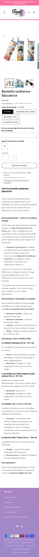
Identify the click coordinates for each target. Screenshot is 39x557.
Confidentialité (10, 512)
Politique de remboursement (20, 549)
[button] (4, 12)
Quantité (5, 153)
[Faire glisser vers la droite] (36, 84)
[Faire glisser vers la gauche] (2, 84)
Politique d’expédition (27, 542)
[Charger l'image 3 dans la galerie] (29, 83)
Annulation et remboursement (16, 517)
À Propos (7, 502)
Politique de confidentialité (15, 546)
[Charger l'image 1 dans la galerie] (9, 83)
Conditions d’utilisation (20, 552)
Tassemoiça (14, 540)
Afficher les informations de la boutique (16, 181)
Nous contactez (10, 497)
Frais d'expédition (7, 103)
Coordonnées (30, 546)
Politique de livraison (12, 507)
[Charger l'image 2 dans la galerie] (19, 83)
